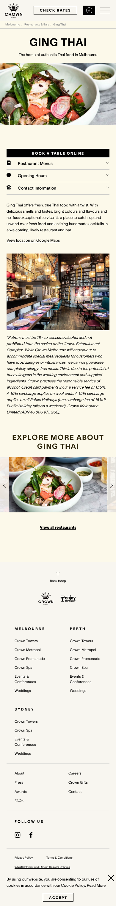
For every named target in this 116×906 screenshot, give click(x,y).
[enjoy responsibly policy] (68, 598)
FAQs (19, 801)
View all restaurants (58, 527)
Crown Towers (26, 641)
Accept (58, 897)
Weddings (23, 690)
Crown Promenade (30, 658)
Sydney (25, 709)
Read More (96, 885)
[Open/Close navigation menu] (105, 10)
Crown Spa (23, 667)
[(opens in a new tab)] (18, 835)
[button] (4, 485)
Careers (74, 773)
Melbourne (12, 24)
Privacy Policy (24, 857)
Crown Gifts (78, 782)
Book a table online (58, 153)
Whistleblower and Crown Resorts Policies (42, 867)
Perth (78, 629)
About (19, 773)
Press (19, 782)
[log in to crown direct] (89, 10)
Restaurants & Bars (36, 24)
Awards (21, 791)
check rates (55, 10)
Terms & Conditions (59, 857)
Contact (75, 791)
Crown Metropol (28, 650)
